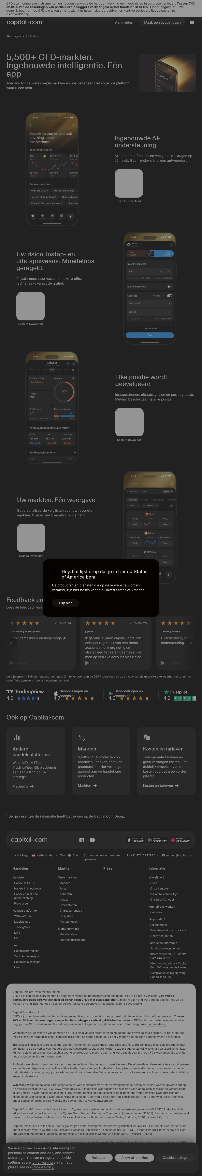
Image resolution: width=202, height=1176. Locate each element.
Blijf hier (65, 603)
